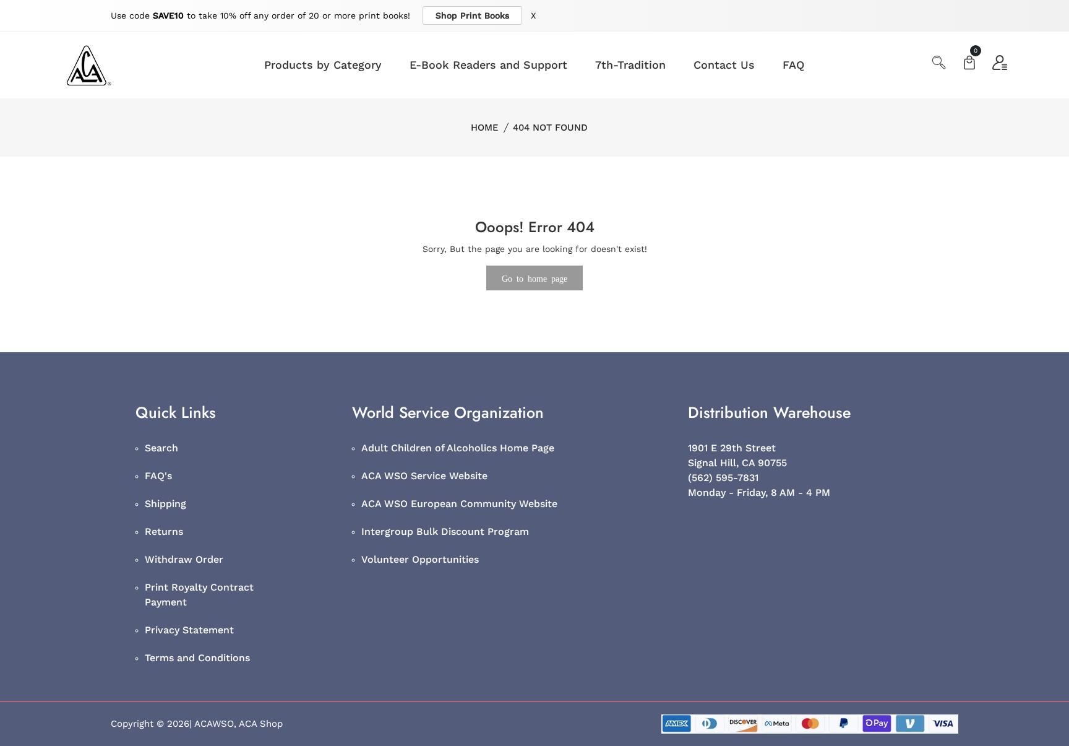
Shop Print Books (472, 15)
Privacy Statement (189, 630)
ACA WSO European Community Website (459, 504)
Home (485, 127)
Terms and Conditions (197, 658)
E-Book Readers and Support (488, 64)
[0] (969, 64)
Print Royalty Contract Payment (199, 594)
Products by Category (323, 64)
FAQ (793, 64)
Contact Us (724, 64)
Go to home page (534, 278)
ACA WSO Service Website (424, 476)
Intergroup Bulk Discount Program (445, 531)
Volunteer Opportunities (420, 559)
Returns (164, 531)
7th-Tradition (630, 64)
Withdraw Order (184, 559)
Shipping (165, 504)
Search (161, 448)
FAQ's (158, 476)
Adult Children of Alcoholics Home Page (457, 448)
